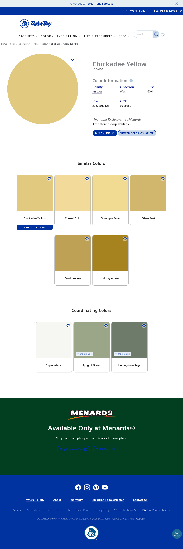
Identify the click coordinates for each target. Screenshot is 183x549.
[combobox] (147, 34)
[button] (134, 121)
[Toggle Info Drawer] (131, 80)
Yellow (97, 91)
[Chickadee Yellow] (72, 59)
